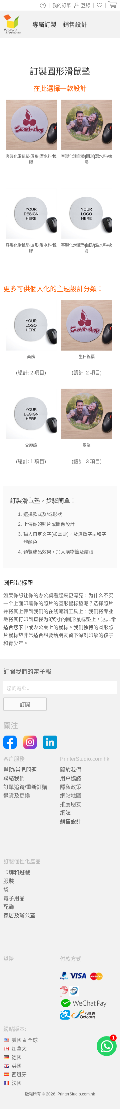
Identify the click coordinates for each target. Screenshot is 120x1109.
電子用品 (14, 898)
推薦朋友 (70, 804)
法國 (17, 1083)
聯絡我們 (14, 778)
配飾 (8, 907)
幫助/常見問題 (20, 770)
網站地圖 (70, 795)
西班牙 (19, 1074)
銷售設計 (70, 821)
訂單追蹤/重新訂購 (25, 787)
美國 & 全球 (25, 1040)
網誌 (65, 813)
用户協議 (70, 778)
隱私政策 (70, 787)
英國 (17, 1066)
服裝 (8, 881)
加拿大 (19, 1048)
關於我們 (70, 770)
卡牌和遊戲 (16, 872)
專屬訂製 (44, 25)
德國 (17, 1057)
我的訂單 (61, 5)
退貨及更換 (16, 795)
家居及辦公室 (19, 915)
